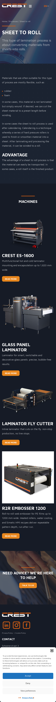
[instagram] (16, 626)
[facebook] (26, 626)
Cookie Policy (20, 633)
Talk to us (28, 585)
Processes (13, 21)
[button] (52, 650)
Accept (28, 676)
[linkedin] (6, 626)
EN (45, 6)
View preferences (28, 691)
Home (4, 21)
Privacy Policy (28, 698)
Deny (28, 683)
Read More (11, 279)
